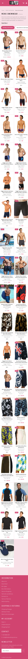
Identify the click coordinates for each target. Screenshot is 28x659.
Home (3, 10)
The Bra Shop (8, 657)
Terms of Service (6, 599)
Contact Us (5, 596)
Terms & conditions (7, 594)
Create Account (6, 624)
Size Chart (4, 584)
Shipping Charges (7, 609)
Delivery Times (6, 611)
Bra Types (4, 586)
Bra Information (6, 589)
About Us (4, 581)
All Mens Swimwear (8, 27)
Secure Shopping (6, 591)
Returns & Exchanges (8, 614)
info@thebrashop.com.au (10, 637)
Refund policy (5, 601)
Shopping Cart (6, 627)
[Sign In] (26, 3)
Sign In (4, 622)
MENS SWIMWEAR (10, 10)
